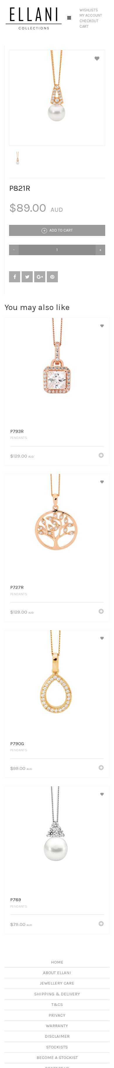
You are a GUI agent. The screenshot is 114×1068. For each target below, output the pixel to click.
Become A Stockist (57, 1057)
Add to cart (61, 230)
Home (57, 962)
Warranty (57, 1025)
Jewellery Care (57, 983)
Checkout (89, 21)
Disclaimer (57, 1036)
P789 (15, 899)
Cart (84, 26)
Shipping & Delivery (57, 994)
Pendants (18, 438)
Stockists (57, 1047)
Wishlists (89, 10)
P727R (17, 587)
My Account (91, 15)
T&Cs (57, 1004)
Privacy (57, 1015)
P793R (17, 431)
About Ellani (57, 972)
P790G (17, 743)
